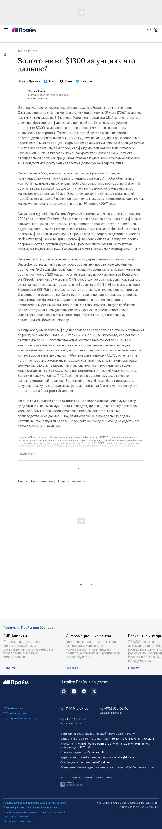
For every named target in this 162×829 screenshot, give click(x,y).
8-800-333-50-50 (73, 721)
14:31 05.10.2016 (27, 51)
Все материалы (37, 98)
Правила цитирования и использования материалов (34, 802)
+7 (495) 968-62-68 (114, 710)
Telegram (87, 81)
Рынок (22, 481)
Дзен (68, 81)
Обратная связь (14, 713)
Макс (53, 81)
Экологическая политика (18, 821)
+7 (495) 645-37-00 (74, 708)
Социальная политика (16, 816)
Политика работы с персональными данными (30, 807)
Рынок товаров (42, 481)
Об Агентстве (13, 708)
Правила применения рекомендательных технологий (34, 811)
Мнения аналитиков (70, 481)
